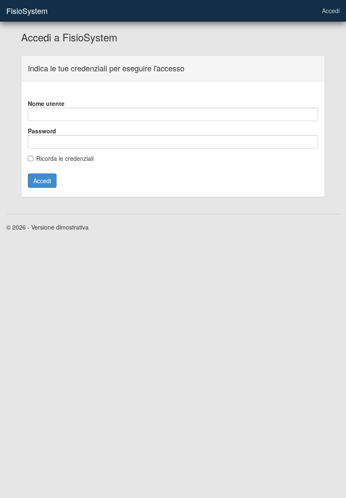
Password (42, 131)
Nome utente (46, 103)
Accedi (331, 10)
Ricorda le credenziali (65, 158)
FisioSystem (27, 10)
